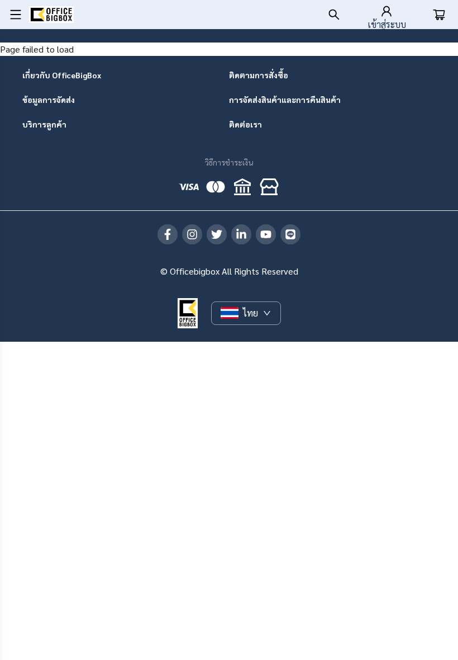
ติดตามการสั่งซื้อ (258, 75)
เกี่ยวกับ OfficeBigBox (61, 75)
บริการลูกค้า (44, 124)
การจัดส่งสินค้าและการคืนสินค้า (285, 100)
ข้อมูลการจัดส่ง (48, 100)
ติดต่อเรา (245, 124)
